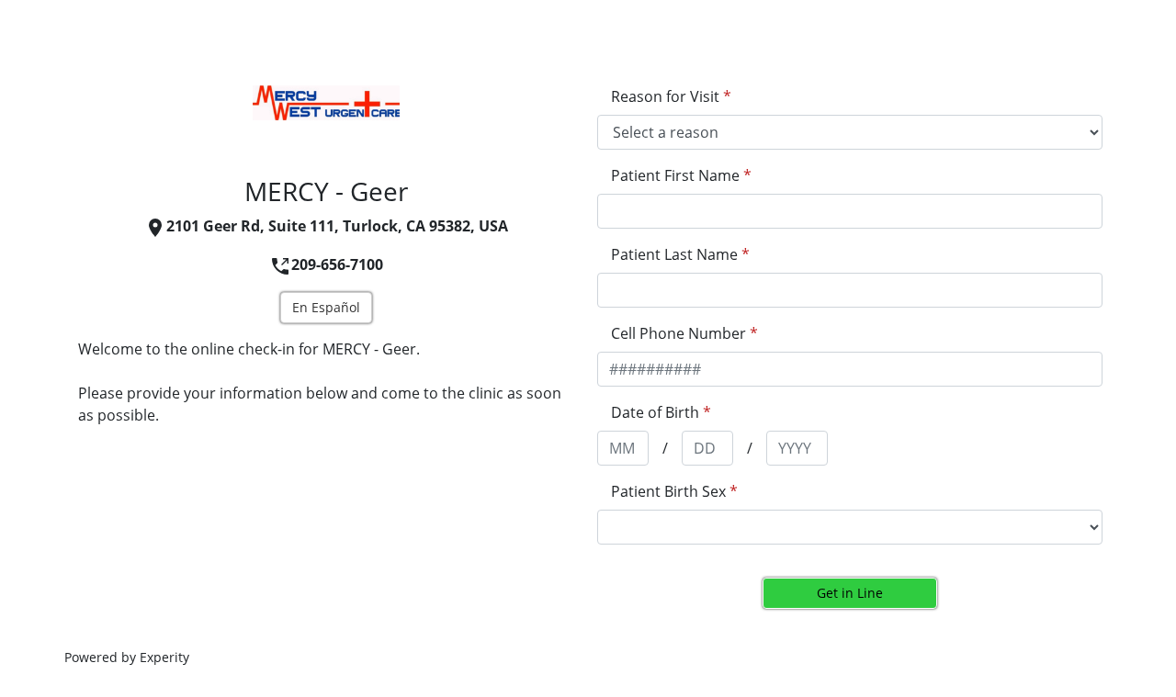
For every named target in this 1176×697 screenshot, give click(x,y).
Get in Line (850, 592)
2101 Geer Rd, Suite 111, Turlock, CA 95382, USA (337, 226)
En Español (326, 307)
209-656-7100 (337, 264)
